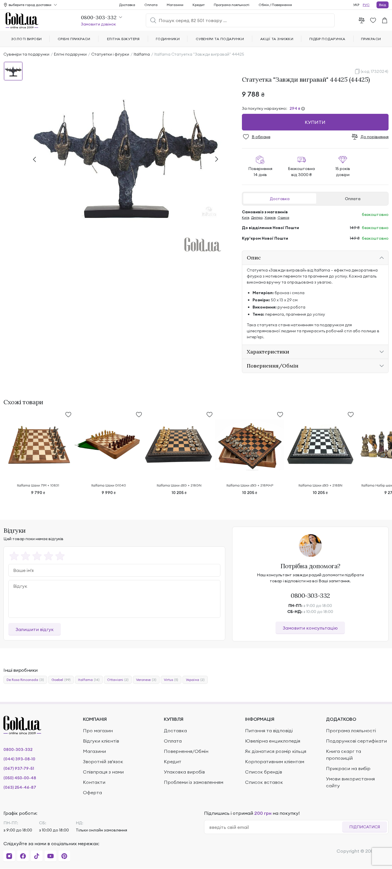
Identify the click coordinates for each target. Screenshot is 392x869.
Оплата (352, 198)
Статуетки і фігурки (110, 54)
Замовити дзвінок (98, 24)
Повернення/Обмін (186, 751)
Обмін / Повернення (275, 5)
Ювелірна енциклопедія (272, 741)
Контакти (94, 782)
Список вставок (264, 782)
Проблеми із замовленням (193, 782)
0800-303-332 (310, 595)
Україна (195, 679)
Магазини (175, 5)
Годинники (168, 39)
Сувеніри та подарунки (26, 54)
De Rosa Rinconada (25, 679)
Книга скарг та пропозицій (343, 754)
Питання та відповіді (269, 730)
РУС (366, 5)
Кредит (199, 5)
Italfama (142, 54)
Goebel (61, 679)
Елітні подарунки (70, 54)
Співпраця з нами (103, 772)
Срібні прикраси (74, 39)
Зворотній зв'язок (103, 761)
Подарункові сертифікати (356, 741)
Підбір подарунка (327, 39)
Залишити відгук (34, 629)
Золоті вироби (26, 39)
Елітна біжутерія (123, 39)
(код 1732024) (375, 71)
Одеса (283, 217)
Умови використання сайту (350, 782)
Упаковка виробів (184, 772)
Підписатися (364, 826)
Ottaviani (118, 679)
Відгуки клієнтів (101, 741)
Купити (315, 122)
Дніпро (257, 217)
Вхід (382, 5)
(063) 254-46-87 (19, 787)
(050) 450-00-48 (19, 777)
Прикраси (371, 39)
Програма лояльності (231, 5)
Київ (245, 217)
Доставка (280, 198)
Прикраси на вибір (348, 768)
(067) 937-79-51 (18, 768)
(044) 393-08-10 (19, 758)
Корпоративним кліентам (274, 761)
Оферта (92, 792)
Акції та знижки (276, 39)
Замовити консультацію (310, 628)
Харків (270, 217)
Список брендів (263, 772)
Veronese (146, 679)
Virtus (171, 679)
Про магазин (98, 730)
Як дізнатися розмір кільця (275, 751)
